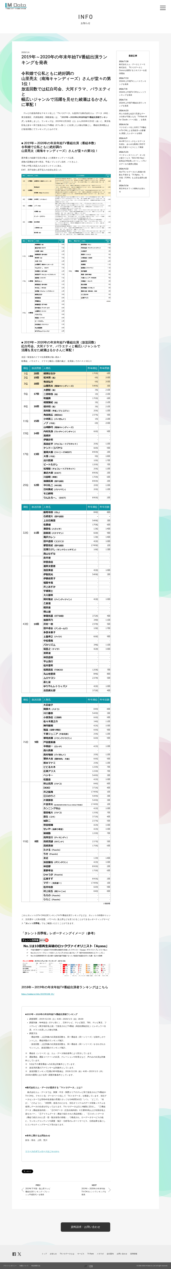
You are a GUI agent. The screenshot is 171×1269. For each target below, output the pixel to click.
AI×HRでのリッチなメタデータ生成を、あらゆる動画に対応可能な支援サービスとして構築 (132, 144)
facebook (14, 1254)
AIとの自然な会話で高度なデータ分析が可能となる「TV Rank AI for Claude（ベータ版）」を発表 (133, 117)
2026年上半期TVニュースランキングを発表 (132, 82)
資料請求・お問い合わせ (85, 1227)
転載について (24, 1265)
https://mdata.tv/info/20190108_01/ (37, 994)
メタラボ (100, 1254)
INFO (85, 17)
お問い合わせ (122, 1254)
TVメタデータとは (67, 1254)
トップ (44, 1254)
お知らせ (53, 1254)
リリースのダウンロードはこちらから (42, 1151)
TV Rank (90, 1254)
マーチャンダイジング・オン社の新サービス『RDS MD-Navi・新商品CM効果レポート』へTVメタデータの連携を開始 (133, 159)
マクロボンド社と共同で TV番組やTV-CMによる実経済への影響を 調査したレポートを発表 (132, 130)
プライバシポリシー (10, 1265)
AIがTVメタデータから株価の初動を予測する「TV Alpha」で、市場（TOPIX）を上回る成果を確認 (133, 176)
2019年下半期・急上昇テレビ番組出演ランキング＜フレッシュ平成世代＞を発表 (37, 1192)
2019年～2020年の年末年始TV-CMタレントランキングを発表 (93, 1192)
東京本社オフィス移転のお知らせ (132, 190)
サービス (80, 1254)
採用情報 (133, 1254)
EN (91, 1266)
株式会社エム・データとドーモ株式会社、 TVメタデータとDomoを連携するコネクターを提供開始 (133, 69)
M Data (16, 6)
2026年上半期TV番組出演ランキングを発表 (132, 104)
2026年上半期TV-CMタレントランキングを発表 (132, 93)
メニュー (163, 8)
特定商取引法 (35, 1265)
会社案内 (110, 1254)
